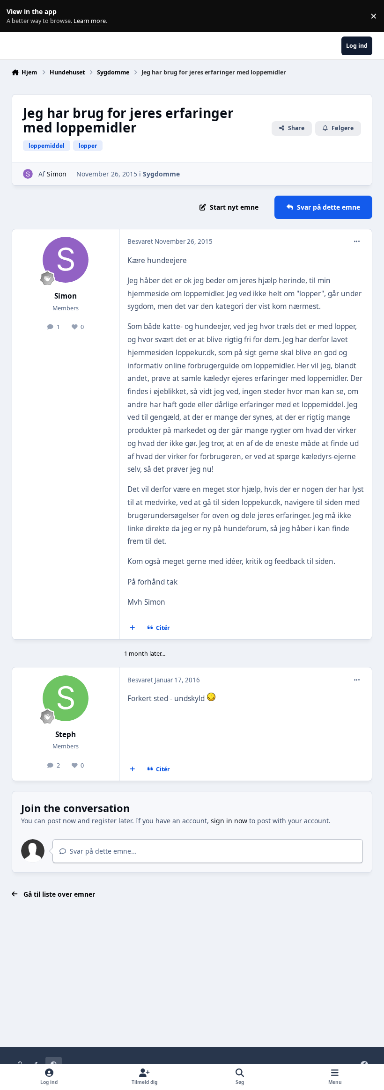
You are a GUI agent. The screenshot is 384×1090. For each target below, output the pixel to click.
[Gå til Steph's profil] (66, 698)
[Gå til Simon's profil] (28, 174)
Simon (56, 173)
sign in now (229, 820)
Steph (65, 734)
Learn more (18, 16)
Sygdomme (161, 173)
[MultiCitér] (132, 628)
